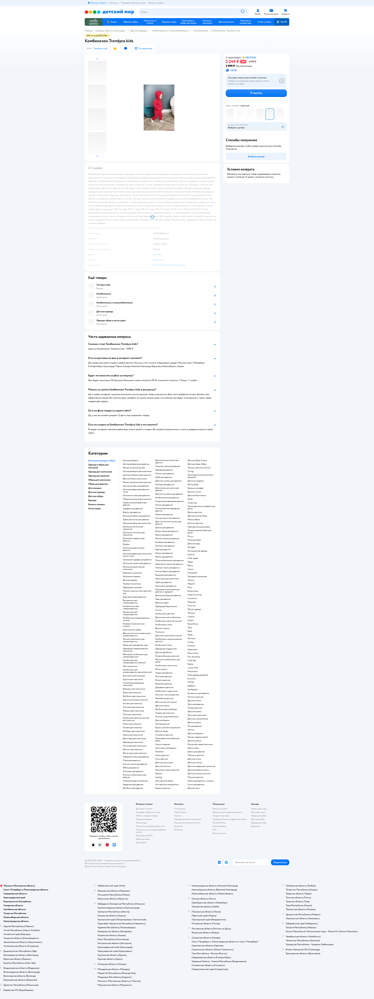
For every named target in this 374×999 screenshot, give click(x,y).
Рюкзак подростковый (198, 737)
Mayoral (191, 584)
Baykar (190, 664)
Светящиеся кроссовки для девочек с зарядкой (167, 590)
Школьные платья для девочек (136, 495)
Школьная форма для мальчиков (137, 471)
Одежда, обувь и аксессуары (110, 30)
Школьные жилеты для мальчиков (133, 528)
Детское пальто (162, 706)
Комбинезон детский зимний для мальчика (136, 719)
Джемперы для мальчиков (134, 738)
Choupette (192, 573)
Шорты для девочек (164, 514)
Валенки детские (162, 788)
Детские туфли (162, 603)
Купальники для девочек (198, 693)
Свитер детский (162, 724)
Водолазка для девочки (165, 575)
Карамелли (192, 649)
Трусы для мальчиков (197, 715)
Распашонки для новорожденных (130, 601)
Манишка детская (195, 777)
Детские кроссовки (164, 762)
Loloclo (191, 616)
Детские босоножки (197, 495)
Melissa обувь (194, 519)
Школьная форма (130, 460)
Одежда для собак (259, 822)
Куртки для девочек (164, 557)
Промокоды (141, 822)
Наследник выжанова (197, 576)
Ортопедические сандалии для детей (201, 507)
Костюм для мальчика (132, 703)
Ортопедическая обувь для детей (167, 739)
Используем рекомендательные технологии (104, 863)
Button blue (193, 591)
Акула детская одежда (197, 551)
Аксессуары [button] (94, 508)
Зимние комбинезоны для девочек (134, 776)
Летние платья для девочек (167, 538)
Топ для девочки (195, 726)
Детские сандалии (196, 481)
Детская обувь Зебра (197, 464)
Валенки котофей (195, 488)
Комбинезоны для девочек (167, 498)
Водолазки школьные (132, 573)
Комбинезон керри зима (166, 691)
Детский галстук (195, 762)
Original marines (195, 595)
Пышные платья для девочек (167, 466)
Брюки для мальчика (132, 692)
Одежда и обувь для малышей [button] (98, 466)
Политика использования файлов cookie (151, 830)
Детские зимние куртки (166, 702)
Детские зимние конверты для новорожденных (136, 634)
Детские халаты (195, 711)
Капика (191, 580)
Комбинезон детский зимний (168, 621)
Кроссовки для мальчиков (167, 579)
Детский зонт (194, 788)
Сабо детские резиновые (199, 527)
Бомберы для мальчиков (134, 731)
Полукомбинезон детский (167, 656)
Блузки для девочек (164, 553)
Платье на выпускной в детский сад (137, 592)
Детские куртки (162, 628)
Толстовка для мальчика (133, 707)
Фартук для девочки (132, 512)
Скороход (192, 503)
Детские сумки (194, 759)
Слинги (158, 610)
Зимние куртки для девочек (167, 518)
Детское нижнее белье (198, 719)
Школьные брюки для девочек (136, 516)
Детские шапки (194, 741)
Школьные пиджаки (132, 576)
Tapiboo (158, 773)
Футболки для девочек (133, 788)
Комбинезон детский (164, 614)
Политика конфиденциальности (150, 826)
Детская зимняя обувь (197, 516)
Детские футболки (163, 652)
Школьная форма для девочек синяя (136, 490)
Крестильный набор (132, 630)
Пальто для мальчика (132, 724)
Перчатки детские (196, 755)
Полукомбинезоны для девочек (169, 560)
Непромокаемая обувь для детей (199, 531)
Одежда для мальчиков (133, 742)
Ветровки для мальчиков (134, 689)
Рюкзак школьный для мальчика (137, 482)
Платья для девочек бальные (135, 781)
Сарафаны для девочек (133, 508)
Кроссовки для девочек (165, 586)
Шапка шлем (193, 748)
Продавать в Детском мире (148, 812)
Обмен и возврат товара (147, 815)
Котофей (191, 547)
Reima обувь (193, 484)
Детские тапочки (163, 766)
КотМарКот (193, 689)
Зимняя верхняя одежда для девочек (167, 509)
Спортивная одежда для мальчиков (133, 684)
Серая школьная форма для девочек (135, 503)
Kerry (190, 587)
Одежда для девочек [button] (99, 475)
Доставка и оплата (144, 808)
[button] (281, 22)
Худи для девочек (163, 549)
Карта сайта (141, 842)
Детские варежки (195, 733)
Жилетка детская (162, 680)
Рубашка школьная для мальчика (137, 499)
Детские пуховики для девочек (169, 494)
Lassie (190, 569)
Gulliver (191, 554)
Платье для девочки (131, 760)
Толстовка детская (163, 676)
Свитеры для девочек (164, 484)
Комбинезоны (201, 30)
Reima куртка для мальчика (135, 753)
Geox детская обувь (164, 781)
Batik (190, 631)
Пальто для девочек (164, 505)
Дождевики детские (164, 687)
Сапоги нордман (162, 744)
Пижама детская (195, 708)
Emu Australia (194, 657)
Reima (190, 565)
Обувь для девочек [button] (98, 483)
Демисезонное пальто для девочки (167, 461)
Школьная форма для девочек (136, 464)
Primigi (191, 471)
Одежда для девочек (164, 470)
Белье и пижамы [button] (96, 504)
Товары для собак (258, 815)
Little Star (192, 660)
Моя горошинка (130, 666)
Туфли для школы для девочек (136, 519)
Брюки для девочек (164, 535)
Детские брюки (162, 720)
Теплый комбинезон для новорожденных (133, 640)
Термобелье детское (164, 698)
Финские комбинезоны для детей (167, 660)
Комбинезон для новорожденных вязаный (134, 661)
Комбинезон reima (163, 625)
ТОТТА (191, 682)
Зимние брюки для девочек (167, 571)
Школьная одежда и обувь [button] (101, 460)
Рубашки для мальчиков (133, 711)
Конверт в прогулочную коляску (134, 625)
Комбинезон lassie (163, 645)
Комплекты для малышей (134, 676)
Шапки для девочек (196, 752)
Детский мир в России (95, 866)
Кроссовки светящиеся (165, 748)
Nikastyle (192, 602)
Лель (190, 627)
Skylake (126, 544)
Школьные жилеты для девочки (137, 563)
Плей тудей (193, 558)
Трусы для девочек (196, 704)
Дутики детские (195, 512)
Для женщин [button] (94, 488)
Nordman (159, 752)
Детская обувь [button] (95, 496)
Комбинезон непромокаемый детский (168, 640)
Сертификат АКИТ (144, 835)
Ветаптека (255, 826)
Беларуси (122, 866)
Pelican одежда (194, 609)
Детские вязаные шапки (198, 770)
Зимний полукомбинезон (167, 716)
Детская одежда (138, 30)
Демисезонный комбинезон (168, 617)
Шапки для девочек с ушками (201, 781)
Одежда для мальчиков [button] (100, 471)
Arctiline (191, 679)
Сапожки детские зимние (199, 468)
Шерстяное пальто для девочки (169, 564)
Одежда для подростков (166, 649)
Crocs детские (161, 759)
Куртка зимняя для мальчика (135, 700)
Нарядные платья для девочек (136, 757)
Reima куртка (161, 669)
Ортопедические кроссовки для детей (200, 476)
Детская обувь (161, 731)
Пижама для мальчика (132, 727)
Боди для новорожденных (134, 597)
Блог (215, 829)
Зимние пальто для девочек (135, 764)
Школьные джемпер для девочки (133, 549)
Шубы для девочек (163, 477)
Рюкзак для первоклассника (200, 744)
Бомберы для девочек (165, 542)
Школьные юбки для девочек (136, 486)
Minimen (191, 638)
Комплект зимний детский (167, 695)
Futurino (191, 606)
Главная (88, 30)
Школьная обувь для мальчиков (137, 523)
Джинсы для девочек (164, 527)
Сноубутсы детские (164, 735)
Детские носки (194, 700)
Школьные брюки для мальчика (137, 475)
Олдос (190, 562)
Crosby (191, 642)
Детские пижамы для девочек (168, 481)
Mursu (190, 536)
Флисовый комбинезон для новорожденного (135, 655)
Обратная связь (143, 839)
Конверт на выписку (132, 584)
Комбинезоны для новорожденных (131, 607)
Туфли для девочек (163, 582)
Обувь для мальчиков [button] (99, 479)
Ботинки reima (194, 492)
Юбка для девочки (131, 768)
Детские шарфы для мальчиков (201, 766)
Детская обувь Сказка (197, 460)
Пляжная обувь (194, 540)
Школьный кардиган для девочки (133, 539)
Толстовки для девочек (133, 771)
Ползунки (159, 632)
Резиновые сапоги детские (167, 770)
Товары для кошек (259, 808)
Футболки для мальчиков (134, 696)
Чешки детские (162, 755)
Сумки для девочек (196, 784)
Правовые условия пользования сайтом (122, 860)
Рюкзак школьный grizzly (134, 468)
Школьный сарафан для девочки (137, 560)
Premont (191, 646)
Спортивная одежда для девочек (169, 501)
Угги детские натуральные (167, 784)
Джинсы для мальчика (132, 749)
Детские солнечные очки (199, 773)
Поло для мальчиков (132, 714)
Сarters (191, 620)
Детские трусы (194, 722)
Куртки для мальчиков (133, 679)
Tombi (190, 499)
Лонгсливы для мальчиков (134, 746)
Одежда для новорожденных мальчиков (135, 649)
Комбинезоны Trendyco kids (225, 30)
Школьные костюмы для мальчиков (134, 533)
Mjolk (190, 635)
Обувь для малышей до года (135, 645)
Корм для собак (258, 819)
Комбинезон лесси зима (166, 665)
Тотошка (191, 613)
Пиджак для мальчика (164, 713)
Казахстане (111, 866)
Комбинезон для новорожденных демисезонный (137, 671)
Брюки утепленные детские (167, 727)
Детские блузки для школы (135, 479)
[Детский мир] (109, 12)
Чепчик (191, 730)
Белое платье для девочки (166, 531)
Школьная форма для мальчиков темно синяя (137, 555)
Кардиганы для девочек (133, 784)
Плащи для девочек (164, 673)
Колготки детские (196, 697)
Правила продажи (144, 819)
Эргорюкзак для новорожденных (130, 613)
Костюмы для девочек (165, 546)
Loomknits (192, 598)
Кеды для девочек (163, 599)
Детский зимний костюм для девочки (168, 522)
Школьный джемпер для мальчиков (133, 568)
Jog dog (158, 777)
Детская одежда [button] (96, 492)
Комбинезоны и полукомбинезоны (170, 30)
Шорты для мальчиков (133, 735)
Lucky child (193, 668)
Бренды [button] (92, 500)
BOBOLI (191, 686)
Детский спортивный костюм (168, 635)
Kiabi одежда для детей (198, 675)
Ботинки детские (195, 523)
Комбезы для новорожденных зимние (136, 619)
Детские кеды (194, 543)
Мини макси (193, 653)
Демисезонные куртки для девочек (167, 489)
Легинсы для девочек (164, 473)
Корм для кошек (258, 812)
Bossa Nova (193, 624)
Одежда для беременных (166, 606)
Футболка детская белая (166, 709)
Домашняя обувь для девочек (168, 595)
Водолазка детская (163, 684)
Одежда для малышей (132, 587)
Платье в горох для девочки (167, 568)
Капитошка (193, 671)
